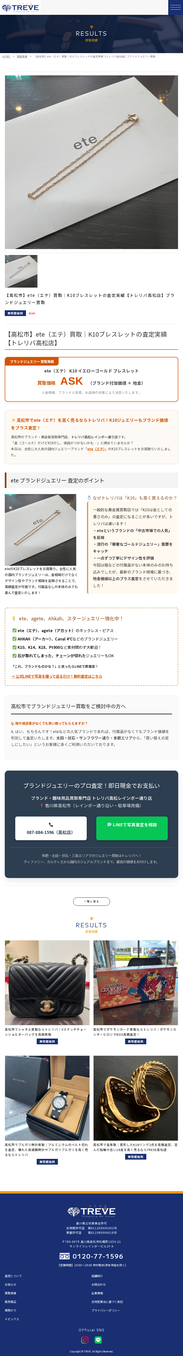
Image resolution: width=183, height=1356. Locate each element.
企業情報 (97, 1293)
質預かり (10, 1310)
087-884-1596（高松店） (51, 832)
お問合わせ (99, 1284)
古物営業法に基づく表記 (107, 1302)
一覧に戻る (91, 901)
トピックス (12, 1319)
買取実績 (10, 1293)
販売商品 (10, 1302)
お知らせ (10, 1284)
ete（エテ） (96, 448)
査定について (13, 1276)
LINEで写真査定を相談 (134, 825)
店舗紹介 (97, 1276)
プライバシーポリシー (106, 1310)
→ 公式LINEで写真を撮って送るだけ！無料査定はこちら (56, 676)
